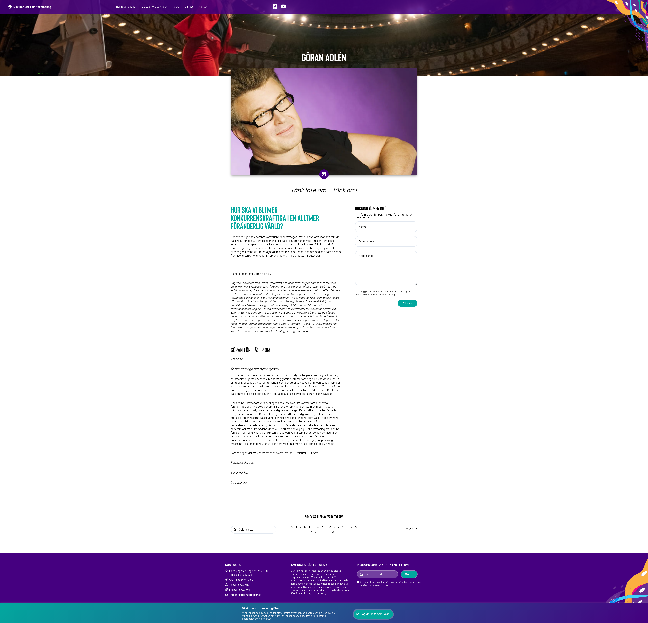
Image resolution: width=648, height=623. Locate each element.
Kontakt (203, 6)
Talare (175, 6)
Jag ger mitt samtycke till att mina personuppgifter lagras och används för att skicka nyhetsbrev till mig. (390, 583)
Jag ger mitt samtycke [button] (375, 614)
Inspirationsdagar (126, 6)
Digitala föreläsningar (154, 6)
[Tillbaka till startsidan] (29, 6)
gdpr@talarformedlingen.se (257, 618)
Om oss (189, 6)
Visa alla (411, 529)
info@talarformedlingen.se (245, 595)
